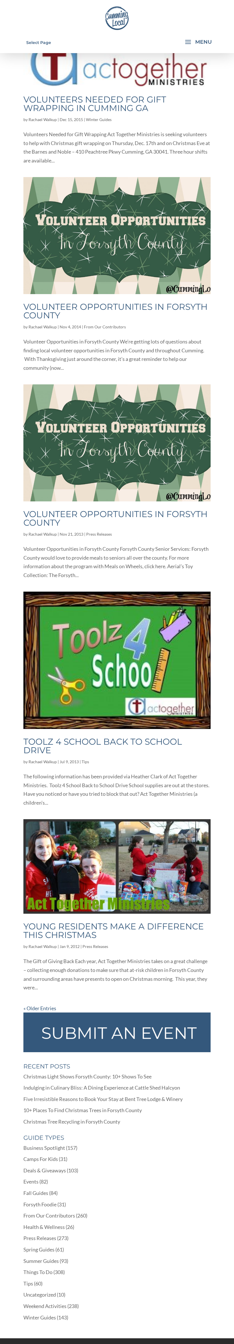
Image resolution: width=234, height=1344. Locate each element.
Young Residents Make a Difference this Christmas (113, 930)
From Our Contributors (105, 326)
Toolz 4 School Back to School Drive (102, 746)
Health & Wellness (44, 1227)
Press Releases (99, 534)
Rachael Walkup (43, 119)
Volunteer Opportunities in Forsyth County (115, 311)
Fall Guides (35, 1193)
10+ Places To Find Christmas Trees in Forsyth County (82, 1110)
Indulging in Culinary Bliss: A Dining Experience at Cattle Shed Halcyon (101, 1087)
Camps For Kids (40, 1159)
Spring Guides (39, 1249)
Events (31, 1181)
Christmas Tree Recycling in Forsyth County (71, 1121)
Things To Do (38, 1272)
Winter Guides (99, 119)
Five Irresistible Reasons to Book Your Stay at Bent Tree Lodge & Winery (103, 1099)
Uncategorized (39, 1294)
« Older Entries (39, 1008)
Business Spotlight (44, 1148)
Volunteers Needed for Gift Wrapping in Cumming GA (94, 103)
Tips (85, 761)
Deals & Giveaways (44, 1170)
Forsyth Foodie (40, 1204)
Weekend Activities (44, 1306)
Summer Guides (41, 1261)
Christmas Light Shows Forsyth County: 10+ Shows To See (87, 1076)
